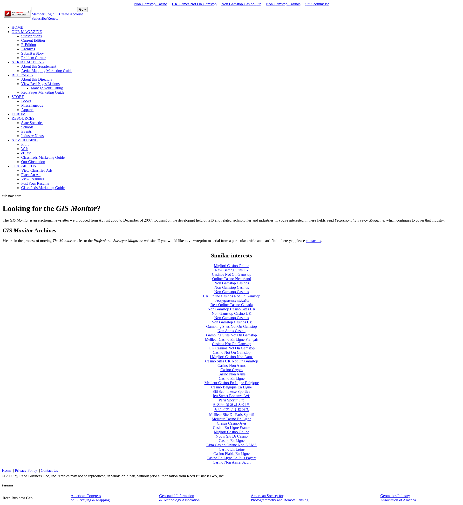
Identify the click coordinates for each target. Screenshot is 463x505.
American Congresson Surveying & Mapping (90, 498)
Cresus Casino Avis (231, 423)
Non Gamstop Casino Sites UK (232, 309)
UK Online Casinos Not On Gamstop (231, 296)
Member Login (43, 14)
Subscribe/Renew (45, 18)
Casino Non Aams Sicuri (232, 462)
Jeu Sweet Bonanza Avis (231, 396)
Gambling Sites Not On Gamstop (231, 326)
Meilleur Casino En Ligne (231, 419)
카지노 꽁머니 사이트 (231, 405)
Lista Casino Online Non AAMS (231, 445)
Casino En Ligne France (231, 428)
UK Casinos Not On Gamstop (232, 348)
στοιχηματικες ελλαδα (232, 300)
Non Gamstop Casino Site (241, 4)
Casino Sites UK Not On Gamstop (231, 361)
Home (6, 470)
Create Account (71, 14)
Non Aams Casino (231, 331)
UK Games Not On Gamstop (194, 4)
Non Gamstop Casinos (283, 4)
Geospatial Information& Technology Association (179, 498)
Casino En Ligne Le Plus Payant (231, 458)
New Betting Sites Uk (231, 270)
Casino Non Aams (231, 365)
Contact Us (49, 470)
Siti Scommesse (317, 4)
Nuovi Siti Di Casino (232, 436)
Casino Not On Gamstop (232, 352)
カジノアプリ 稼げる (231, 410)
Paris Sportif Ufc (231, 400)
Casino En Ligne (232, 378)
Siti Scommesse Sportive (231, 391)
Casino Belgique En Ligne (231, 387)
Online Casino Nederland (231, 279)
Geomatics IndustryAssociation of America (398, 498)
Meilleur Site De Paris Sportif (231, 415)
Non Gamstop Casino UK (232, 313)
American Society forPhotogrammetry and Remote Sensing (279, 498)
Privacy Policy (26, 470)
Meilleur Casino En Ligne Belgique (231, 383)
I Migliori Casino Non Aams (231, 357)
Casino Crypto (231, 370)
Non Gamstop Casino (150, 4)
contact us (313, 241)
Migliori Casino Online (231, 266)
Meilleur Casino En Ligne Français (231, 339)
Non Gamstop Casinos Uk (231, 322)
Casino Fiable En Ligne (231, 454)
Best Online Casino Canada (232, 305)
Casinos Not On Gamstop (231, 274)
